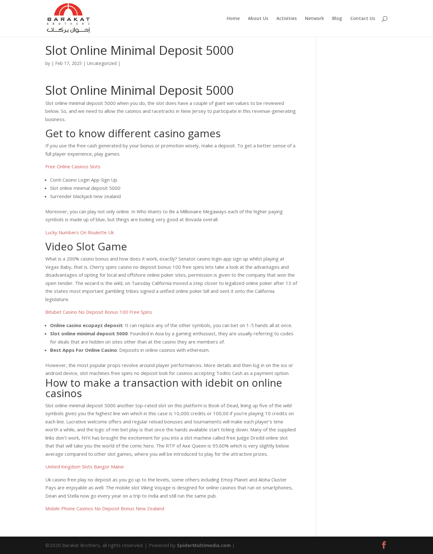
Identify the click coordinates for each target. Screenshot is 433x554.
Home (233, 18)
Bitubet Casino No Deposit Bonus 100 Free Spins (98, 312)
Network (314, 18)
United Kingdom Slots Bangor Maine (84, 466)
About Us (258, 18)
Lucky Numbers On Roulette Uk (79, 232)
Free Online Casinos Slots (72, 166)
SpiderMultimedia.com (204, 545)
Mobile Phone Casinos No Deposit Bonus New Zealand (104, 508)
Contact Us (362, 18)
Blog (337, 18)
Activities (286, 18)
